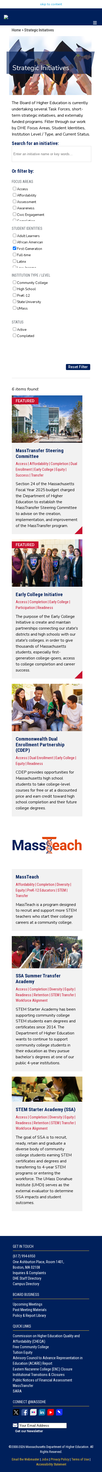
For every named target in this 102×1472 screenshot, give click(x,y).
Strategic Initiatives (39, 30)
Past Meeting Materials (30, 1310)
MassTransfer (23, 1386)
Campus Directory (26, 1284)
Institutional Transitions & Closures (39, 1375)
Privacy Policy (60, 1459)
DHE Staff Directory (27, 1278)
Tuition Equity (22, 1352)
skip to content (51, 4)
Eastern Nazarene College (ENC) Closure (42, 1369)
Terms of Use (80, 1459)
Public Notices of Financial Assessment (42, 1380)
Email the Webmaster (25, 1459)
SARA (17, 1391)
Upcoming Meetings (27, 1304)
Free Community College (31, 1347)
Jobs (45, 1459)
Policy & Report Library (29, 1315)
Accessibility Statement (51, 1464)
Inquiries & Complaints (29, 1273)
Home (16, 30)
